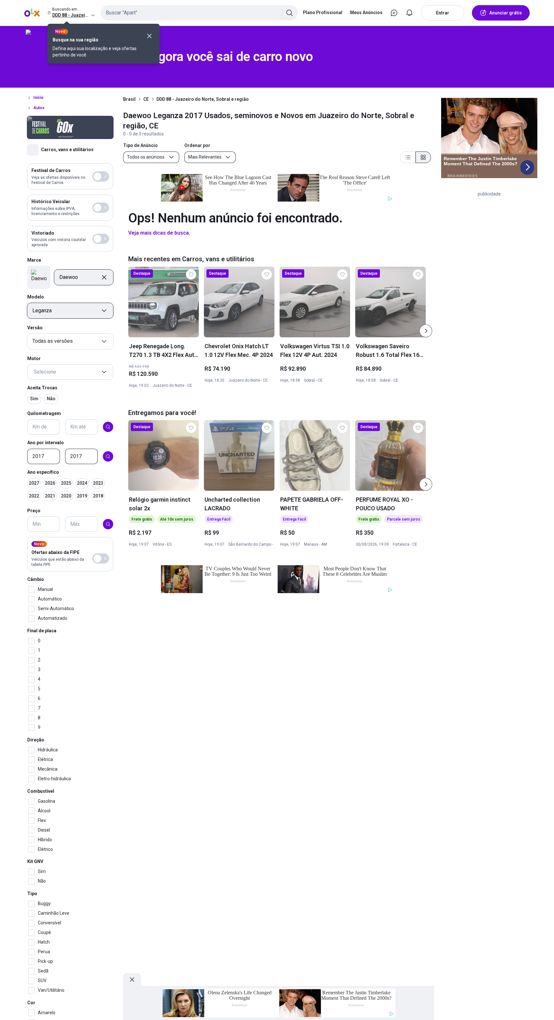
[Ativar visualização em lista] (408, 157)
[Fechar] (149, 36)
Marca (34, 260)
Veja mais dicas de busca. (159, 233)
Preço (33, 510)
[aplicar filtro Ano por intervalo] (108, 456)
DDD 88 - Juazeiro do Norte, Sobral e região (202, 99)
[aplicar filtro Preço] (108, 524)
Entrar (442, 12)
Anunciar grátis (505, 12)
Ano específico (43, 472)
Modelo (35, 296)
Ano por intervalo (45, 442)
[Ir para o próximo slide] (425, 330)
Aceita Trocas (42, 387)
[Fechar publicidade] (132, 979)
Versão (35, 327)
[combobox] (199, 13)
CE (146, 99)
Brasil (129, 99)
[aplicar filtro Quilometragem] (108, 427)
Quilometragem (44, 413)
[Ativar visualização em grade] (423, 157)
